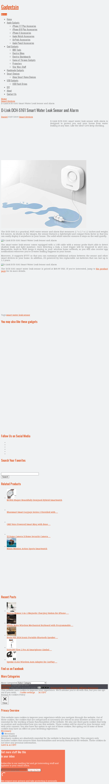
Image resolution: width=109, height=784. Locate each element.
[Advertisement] (25, 140)
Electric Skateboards (21, 56)
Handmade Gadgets (15, 70)
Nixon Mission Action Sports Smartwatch (27, 549)
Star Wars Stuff (19, 67)
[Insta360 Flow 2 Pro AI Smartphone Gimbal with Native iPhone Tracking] (11, 647)
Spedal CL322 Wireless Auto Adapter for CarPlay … (32, 662)
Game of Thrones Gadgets (23, 60)
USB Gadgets (12, 80)
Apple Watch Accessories (23, 36)
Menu (4, 14)
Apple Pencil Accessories (23, 43)
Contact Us (11, 94)
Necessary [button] (6, 731)
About (9, 90)
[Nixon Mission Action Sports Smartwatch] (11, 546)
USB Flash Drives (19, 84)
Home (9, 19)
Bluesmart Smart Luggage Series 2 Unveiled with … (32, 512)
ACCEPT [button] (42, 692)
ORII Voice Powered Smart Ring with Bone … (29, 524)
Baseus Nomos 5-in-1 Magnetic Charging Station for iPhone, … (38, 613)
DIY (8, 87)
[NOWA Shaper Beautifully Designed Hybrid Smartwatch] (11, 498)
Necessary (10, 734)
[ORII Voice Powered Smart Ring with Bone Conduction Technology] (11, 522)
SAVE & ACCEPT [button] (8, 745)
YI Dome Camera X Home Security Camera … (29, 536)
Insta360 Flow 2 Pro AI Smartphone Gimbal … (29, 650)
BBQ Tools (16, 50)
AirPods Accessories (21, 39)
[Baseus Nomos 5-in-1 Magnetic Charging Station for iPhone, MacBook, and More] (11, 611)
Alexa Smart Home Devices (24, 77)
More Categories (9, 683)
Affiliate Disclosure (88, 688)
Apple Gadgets (13, 22)
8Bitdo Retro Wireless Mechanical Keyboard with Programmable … (40, 625)
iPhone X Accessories (21, 33)
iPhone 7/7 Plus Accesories (24, 26)
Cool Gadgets (12, 46)
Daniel (4, 117)
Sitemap (5, 688)
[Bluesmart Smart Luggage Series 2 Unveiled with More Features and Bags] (11, 510)
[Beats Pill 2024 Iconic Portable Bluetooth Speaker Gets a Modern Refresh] (11, 635)
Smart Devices (13, 73)
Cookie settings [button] (27, 692)
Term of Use (72, 688)
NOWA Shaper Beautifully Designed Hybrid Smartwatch (34, 500)
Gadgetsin (10, 6)
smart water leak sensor (18, 315)
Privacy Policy (58, 688)
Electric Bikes (18, 53)
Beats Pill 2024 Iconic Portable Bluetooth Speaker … (32, 637)
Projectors (17, 63)
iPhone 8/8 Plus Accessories (24, 29)
